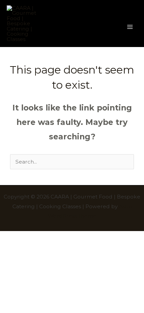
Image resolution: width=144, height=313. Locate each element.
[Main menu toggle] (130, 26)
